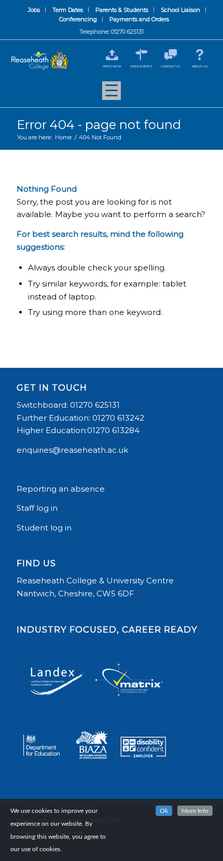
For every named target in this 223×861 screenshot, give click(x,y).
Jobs (34, 9)
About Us (200, 66)
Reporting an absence (62, 489)
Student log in (45, 528)
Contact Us (170, 66)
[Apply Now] (112, 55)
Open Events (141, 66)
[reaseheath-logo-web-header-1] (39, 61)
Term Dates (67, 9)
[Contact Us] (170, 55)
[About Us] (200, 55)
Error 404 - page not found (99, 124)
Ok (164, 811)
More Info (195, 811)
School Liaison (180, 9)
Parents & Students (121, 9)
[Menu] (111, 94)
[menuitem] (34, 9)
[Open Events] (141, 55)
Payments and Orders (139, 19)
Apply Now (112, 66)
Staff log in (37, 508)
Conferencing (78, 19)
